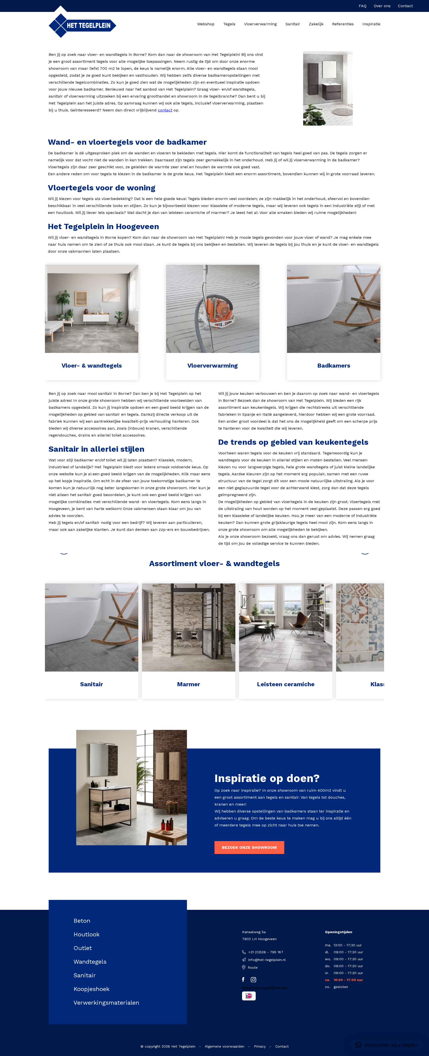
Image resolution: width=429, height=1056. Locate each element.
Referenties (343, 24)
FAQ (362, 5)
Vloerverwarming (260, 24)
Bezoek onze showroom (249, 847)
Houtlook (86, 934)
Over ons (382, 5)
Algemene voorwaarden (224, 1046)
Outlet (82, 948)
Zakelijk (316, 24)
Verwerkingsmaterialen (106, 1002)
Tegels (229, 24)
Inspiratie (371, 24)
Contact (405, 5)
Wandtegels (90, 961)
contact (165, 110)
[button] (387, 1045)
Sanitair (293, 24)
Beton (81, 920)
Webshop (205, 24)
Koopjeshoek (91, 989)
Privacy (260, 1046)
